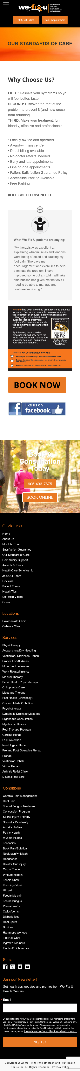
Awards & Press (12, 565)
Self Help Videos (12, 596)
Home (6, 533)
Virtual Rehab (10, 766)
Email (7, 999)
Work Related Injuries (16, 671)
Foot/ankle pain (12, 895)
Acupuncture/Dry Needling (19, 650)
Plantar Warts (11, 906)
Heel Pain (9, 801)
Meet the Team (11, 544)
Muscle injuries (12, 838)
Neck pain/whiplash (15, 853)
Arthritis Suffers (13, 827)
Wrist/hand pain (13, 874)
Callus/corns (11, 911)
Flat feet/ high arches (16, 948)
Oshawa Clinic (11, 626)
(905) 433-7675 (26, 20)
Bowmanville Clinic (14, 621)
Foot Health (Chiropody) (17, 698)
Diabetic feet (11, 916)
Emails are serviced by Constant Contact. (50, 1031)
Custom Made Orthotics (17, 703)
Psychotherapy (12, 708)
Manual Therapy (12, 677)
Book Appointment (54, 20)
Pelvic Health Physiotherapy (20, 682)
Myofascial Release (14, 724)
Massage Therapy (13, 692)
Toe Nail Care (11, 937)
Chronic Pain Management (20, 796)
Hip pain (8, 890)
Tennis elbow (11, 880)
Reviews (7, 581)
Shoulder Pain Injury (15, 822)
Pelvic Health (11, 832)
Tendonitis (9, 843)
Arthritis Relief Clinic (15, 771)
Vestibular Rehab (13, 761)
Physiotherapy (11, 645)
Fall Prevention (11, 740)
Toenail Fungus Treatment (19, 806)
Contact (7, 602)
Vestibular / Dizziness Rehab (20, 656)
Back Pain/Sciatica (15, 848)
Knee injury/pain (13, 885)
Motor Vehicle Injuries (16, 666)
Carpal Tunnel (11, 869)
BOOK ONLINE (40, 497)
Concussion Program (16, 811)
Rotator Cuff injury (14, 864)
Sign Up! (40, 1042)
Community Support (15, 560)
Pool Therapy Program (16, 729)
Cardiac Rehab (11, 734)
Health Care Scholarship (17, 570)
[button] (6, 4)
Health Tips (9, 591)
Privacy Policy (61, 1066)
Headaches (10, 859)
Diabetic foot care (13, 776)
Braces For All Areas (15, 661)
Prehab (6, 756)
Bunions (8, 927)
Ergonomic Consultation (17, 719)
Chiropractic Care (13, 687)
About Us (8, 539)
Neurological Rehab (14, 745)
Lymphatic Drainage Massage (21, 713)
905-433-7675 (40, 483)
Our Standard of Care (16, 555)
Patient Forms (11, 586)
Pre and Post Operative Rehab (21, 750)
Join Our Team (11, 576)
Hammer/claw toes (15, 932)
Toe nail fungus (12, 901)
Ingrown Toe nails (14, 943)
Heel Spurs (10, 922)
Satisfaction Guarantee (16, 549)
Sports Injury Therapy (16, 816)
